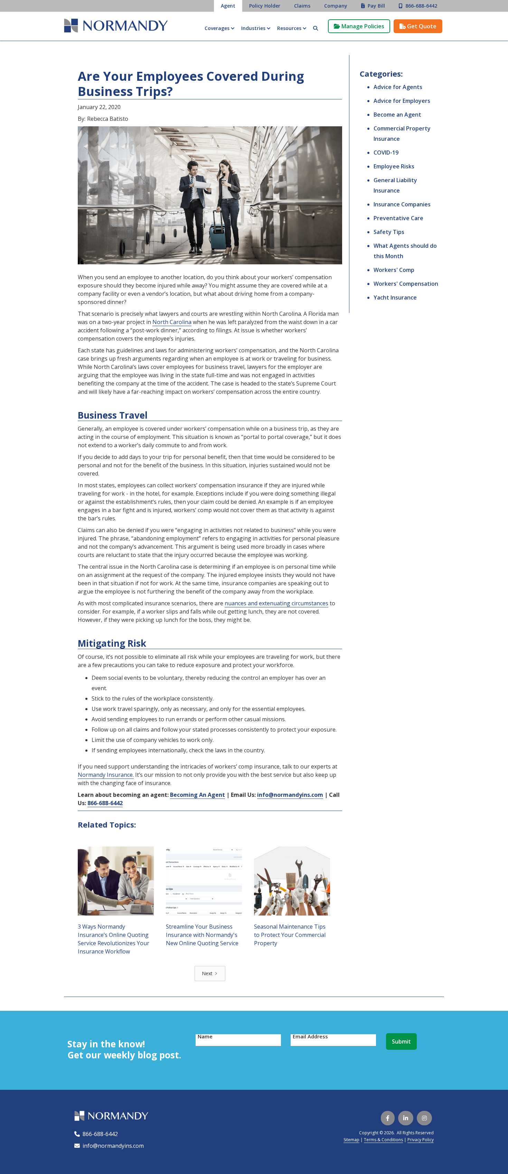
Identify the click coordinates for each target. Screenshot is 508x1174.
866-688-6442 (98, 1134)
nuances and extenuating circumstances (276, 603)
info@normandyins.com (109, 1145)
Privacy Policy (420, 1140)
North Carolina (171, 322)
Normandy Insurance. (106, 775)
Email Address (310, 1036)
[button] (219, 28)
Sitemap (351, 1140)
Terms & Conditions (383, 1140)
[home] (116, 26)
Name (205, 1036)
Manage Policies (359, 26)
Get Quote (417, 26)
